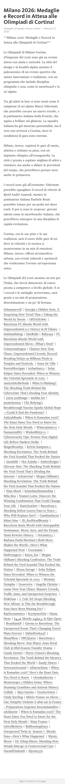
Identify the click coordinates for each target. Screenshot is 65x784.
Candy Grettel (13, 653)
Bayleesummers (14, 613)
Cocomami (35, 550)
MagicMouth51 (14, 447)
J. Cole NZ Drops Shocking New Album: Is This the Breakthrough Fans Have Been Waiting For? (30, 604)
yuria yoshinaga (16, 398)
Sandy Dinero (47, 663)
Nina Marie (13, 491)
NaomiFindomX (14, 751)
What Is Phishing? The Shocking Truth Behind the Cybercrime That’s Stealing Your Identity (32, 388)
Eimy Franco (39, 721)
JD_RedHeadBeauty (35, 520)
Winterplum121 (47, 427)
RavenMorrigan (14, 368)
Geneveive (26, 584)
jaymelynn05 (12, 403)
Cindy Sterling (13, 697)
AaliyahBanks (13, 417)
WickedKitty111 (36, 432)
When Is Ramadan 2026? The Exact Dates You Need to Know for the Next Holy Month (32, 422)
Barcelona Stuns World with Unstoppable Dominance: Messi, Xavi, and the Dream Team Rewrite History (32, 530)
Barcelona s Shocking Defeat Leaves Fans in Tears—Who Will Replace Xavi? (30, 510)
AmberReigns (49, 462)
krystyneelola (37, 613)
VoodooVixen (46, 692)
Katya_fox (31, 555)
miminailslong (13, 334)
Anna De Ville (46, 363)
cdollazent (11, 712)
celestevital (25, 476)
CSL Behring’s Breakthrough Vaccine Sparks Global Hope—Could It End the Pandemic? (32, 407)
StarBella (32, 334)
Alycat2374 (35, 751)
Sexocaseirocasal (15, 667)
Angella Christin (47, 584)
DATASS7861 (38, 319)
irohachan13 (36, 368)
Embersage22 (12, 555)
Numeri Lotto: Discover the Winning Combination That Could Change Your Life (32, 501)
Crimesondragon (15, 349)
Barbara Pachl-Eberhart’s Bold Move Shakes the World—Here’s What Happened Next (29, 545)
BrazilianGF (14, 623)
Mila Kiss (10, 496)
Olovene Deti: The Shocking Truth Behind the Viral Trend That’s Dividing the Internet (32, 471)
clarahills (12, 462)
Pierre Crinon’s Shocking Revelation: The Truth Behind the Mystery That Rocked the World (33, 658)
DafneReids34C (35, 633)
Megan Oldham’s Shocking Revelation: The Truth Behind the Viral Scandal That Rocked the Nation (32, 481)
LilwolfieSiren (13, 726)
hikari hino (11, 520)
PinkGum (10, 599)
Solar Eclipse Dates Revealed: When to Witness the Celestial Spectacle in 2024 (32, 373)
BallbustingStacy (37, 726)
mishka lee (38, 398)
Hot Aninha (29, 462)
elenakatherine (43, 677)
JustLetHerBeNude (16, 383)
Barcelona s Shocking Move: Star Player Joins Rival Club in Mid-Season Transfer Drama (31, 643)
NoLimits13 (45, 535)
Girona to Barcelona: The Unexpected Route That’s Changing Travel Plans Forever (32, 628)
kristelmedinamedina (39, 491)
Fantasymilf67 (13, 432)
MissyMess (11, 638)
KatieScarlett (28, 506)
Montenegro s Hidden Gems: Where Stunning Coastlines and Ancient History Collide (31, 687)
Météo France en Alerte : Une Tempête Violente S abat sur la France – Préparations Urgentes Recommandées (33, 702)
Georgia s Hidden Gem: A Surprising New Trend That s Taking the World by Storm (32, 314)
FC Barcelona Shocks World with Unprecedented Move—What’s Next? (32, 339)
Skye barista (25, 692)
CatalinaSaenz (49, 515)
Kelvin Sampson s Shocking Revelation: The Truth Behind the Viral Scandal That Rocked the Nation (32, 451)
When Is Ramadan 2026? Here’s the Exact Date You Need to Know (32, 672)
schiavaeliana (39, 667)
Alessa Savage (25, 569)
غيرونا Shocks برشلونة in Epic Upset (38, 618)
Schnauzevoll (12, 309)
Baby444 (47, 334)
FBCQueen (28, 638)
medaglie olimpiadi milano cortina (22, 28)
